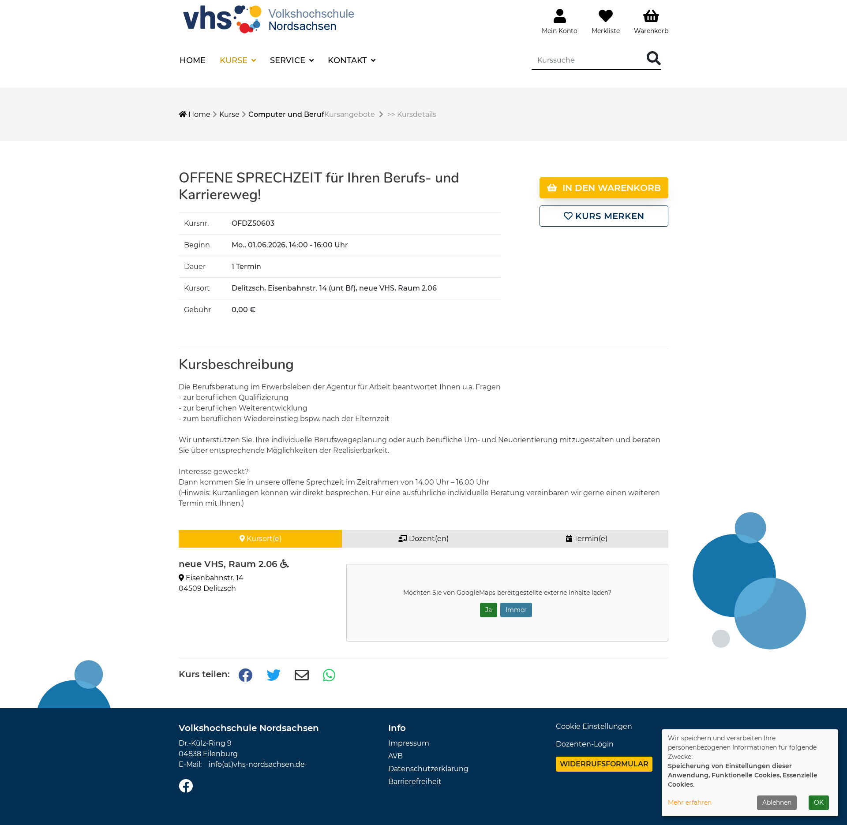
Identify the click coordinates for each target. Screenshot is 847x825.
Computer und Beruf (286, 114)
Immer (516, 610)
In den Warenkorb (609, 188)
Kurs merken (608, 216)
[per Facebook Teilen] (245, 675)
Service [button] (288, 60)
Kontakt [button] (348, 60)
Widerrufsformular (604, 764)
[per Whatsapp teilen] (330, 675)
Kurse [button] (235, 60)
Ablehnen (776, 802)
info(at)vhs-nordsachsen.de (257, 764)
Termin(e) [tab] (589, 538)
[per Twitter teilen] (273, 675)
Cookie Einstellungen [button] (594, 726)
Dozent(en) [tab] (428, 538)
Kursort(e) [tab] (263, 538)
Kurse (229, 114)
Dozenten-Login (585, 744)
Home (193, 60)
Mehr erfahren (690, 802)
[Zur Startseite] (271, 18)
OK (819, 802)
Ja (488, 610)
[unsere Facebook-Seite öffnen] (186, 786)
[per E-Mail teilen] (302, 675)
